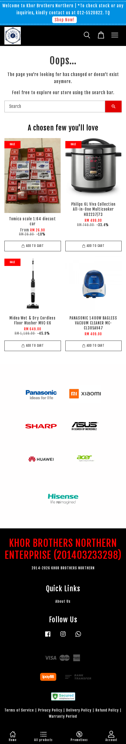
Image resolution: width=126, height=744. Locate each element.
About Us (63, 601)
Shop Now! (64, 19)
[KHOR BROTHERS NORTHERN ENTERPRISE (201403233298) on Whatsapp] (78, 637)
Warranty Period (63, 716)
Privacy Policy (50, 710)
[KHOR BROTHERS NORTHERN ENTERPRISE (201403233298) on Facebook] (48, 637)
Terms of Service (19, 710)
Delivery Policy (78, 710)
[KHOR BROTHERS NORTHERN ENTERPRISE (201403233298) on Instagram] (63, 637)
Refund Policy (107, 710)
